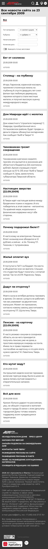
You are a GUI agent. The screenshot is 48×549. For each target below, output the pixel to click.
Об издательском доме (14, 437)
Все (5, 20)
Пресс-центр (35, 437)
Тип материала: (9, 30)
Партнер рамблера (23, 537)
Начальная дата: (9, 40)
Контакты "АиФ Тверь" (13, 449)
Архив (6, 67)
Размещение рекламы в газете (18, 456)
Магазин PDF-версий (13, 440)
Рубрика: (6, 35)
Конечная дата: (9, 45)
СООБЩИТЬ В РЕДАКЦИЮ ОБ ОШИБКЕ (20, 465)
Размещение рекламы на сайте (18, 453)
